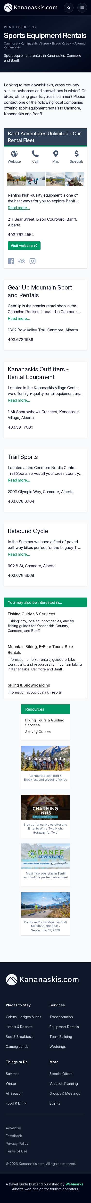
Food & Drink (16, 1103)
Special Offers (61, 1074)
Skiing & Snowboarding (29, 685)
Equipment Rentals (64, 1027)
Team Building (61, 1037)
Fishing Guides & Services (31, 613)
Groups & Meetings (65, 1093)
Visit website (22, 246)
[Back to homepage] (45, 979)
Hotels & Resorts (19, 1027)
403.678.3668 (21, 575)
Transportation (61, 1017)
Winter (11, 1083)
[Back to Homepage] (30, 7)
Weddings (58, 1046)
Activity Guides (38, 732)
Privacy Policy (17, 1143)
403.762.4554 (21, 234)
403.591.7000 (20, 427)
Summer (12, 1074)
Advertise (13, 1128)
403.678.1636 (20, 339)
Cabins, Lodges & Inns (23, 1017)
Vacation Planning (64, 1083)
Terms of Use (16, 1151)
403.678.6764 (21, 501)
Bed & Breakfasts (19, 1037)
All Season (14, 1093)
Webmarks (74, 1184)
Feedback (14, 1136)
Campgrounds (17, 1046)
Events (55, 1103)
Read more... (19, 207)
